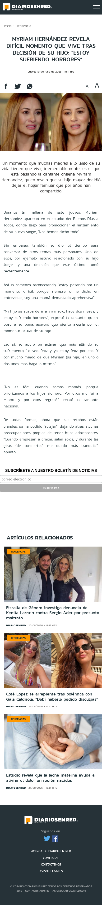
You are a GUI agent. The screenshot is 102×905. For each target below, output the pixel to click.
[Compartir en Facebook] (5, 88)
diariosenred (16, 625)
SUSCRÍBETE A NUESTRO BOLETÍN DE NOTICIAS (51, 471)
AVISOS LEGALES (51, 871)
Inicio (8, 25)
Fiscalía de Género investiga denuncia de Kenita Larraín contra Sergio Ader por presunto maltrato (52, 613)
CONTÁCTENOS (51, 864)
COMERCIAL (51, 858)
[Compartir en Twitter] (17, 88)
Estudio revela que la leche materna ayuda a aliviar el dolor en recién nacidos (50, 777)
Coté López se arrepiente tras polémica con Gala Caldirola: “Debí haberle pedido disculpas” (52, 696)
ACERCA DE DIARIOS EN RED (51, 851)
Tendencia (23, 25)
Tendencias (18, 551)
